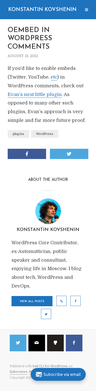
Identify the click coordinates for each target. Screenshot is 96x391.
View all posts (32, 301)
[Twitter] (18, 343)
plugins (18, 134)
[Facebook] (74, 343)
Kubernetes (18, 372)
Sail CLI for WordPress (50, 366)
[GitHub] (55, 343)
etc (54, 77)
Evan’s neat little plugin (35, 94)
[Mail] (36, 343)
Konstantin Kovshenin (42, 9)
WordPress (44, 134)
